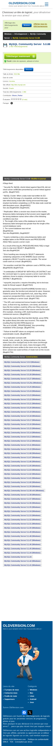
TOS (11, 742)
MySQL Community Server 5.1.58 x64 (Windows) (24, 491)
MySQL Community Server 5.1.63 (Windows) (22, 470)
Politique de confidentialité (38, 739)
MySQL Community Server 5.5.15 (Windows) (22, 428)
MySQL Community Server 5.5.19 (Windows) (22, 412)
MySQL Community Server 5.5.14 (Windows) (22, 433)
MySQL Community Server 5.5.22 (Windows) (22, 399)
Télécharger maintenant (18, 56)
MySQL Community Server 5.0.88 (29, 44)
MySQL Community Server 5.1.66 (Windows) (22, 462)
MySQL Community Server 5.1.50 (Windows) (22, 528)
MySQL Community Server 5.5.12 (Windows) (22, 441)
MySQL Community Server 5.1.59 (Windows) (22, 486)
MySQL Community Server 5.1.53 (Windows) (22, 515)
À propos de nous (11, 690)
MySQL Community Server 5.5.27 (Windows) (22, 379)
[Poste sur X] (12, 103)
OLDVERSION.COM (22, 3)
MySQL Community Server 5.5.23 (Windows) (22, 395)
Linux (32, 696)
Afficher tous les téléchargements (41, 25)
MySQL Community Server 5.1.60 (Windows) (22, 482)
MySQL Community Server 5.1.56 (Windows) (22, 503)
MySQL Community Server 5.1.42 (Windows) (22, 561)
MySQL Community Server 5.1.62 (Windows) (22, 474)
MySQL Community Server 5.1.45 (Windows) (22, 549)
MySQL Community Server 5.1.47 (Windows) (22, 540)
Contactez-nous (10, 693)
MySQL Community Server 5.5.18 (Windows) (22, 416)
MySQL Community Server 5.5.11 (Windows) (22, 445)
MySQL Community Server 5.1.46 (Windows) (22, 544)
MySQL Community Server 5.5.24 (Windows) (22, 391)
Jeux (32, 702)
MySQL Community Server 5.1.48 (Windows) (22, 536)
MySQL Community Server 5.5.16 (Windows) (22, 424)
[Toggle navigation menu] (46, 4)
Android (33, 699)
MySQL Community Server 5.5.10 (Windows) (22, 449)
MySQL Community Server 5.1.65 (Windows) (22, 466)
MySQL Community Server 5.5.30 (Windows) (22, 366)
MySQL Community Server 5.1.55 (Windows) (22, 507)
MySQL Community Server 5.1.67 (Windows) (22, 457)
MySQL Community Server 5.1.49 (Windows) (22, 532)
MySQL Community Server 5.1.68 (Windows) (22, 453)
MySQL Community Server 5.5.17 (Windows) (22, 420)
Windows (8, 34)
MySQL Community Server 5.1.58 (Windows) (22, 495)
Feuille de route (10, 696)
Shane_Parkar (17, 95)
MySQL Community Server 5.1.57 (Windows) (22, 499)
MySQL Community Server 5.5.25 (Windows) (22, 387)
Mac (31, 693)
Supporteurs (9, 699)
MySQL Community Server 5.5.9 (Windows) (21, 362)
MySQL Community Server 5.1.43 (18, 557)
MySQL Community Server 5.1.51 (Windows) (22, 524)
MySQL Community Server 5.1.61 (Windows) (22, 478)
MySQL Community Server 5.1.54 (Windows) (22, 511)
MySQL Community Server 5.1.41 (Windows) (22, 565)
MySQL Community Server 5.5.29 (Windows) (22, 370)
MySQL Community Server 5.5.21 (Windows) (22, 404)
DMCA (5, 742)
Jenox (30, 742)
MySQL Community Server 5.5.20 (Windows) (22, 408)
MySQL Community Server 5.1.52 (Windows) (22, 520)
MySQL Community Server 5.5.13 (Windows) (22, 437)
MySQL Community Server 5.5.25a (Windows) (22, 383)
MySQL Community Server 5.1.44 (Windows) (22, 553)
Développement (20, 34)
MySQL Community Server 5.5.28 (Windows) (22, 375)
